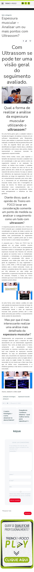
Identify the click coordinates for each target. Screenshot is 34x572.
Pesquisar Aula (6, 511)
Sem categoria (7, 15)
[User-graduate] (29, 3)
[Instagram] (25, 3)
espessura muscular (24, 396)
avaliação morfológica (9, 396)
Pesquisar (28, 513)
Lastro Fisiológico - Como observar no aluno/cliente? (9, 415)
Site (10, 487)
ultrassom (6, 399)
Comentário (13, 451)
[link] (30, 41)
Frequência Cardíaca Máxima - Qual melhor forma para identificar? (24, 415)
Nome (11, 474)
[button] (2, 3)
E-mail (11, 481)
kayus (17, 431)
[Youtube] (22, 3)
